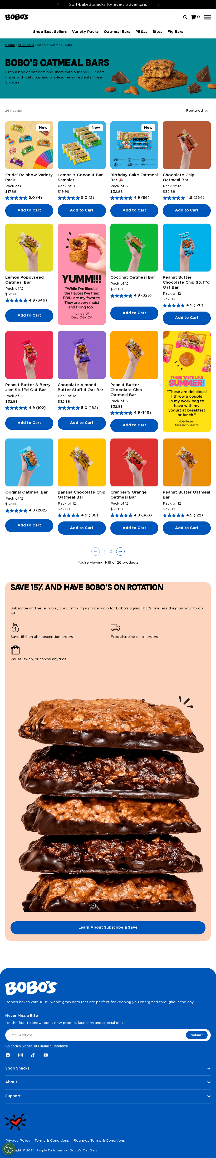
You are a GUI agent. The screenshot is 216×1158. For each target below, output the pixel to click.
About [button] (11, 1082)
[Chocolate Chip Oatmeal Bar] (187, 145)
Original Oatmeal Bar (26, 492)
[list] (108, 642)
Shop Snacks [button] (17, 1068)
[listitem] (58, 631)
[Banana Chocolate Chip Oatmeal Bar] (82, 462)
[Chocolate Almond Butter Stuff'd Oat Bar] (82, 355)
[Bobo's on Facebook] (8, 1055)
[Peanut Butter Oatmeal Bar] (187, 462)
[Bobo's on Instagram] (20, 1055)
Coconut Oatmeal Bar (132, 277)
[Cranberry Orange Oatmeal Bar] (134, 462)
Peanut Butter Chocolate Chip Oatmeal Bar (126, 390)
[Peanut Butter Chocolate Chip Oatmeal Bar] (134, 355)
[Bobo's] (17, 17)
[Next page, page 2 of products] (120, 551)
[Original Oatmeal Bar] (29, 462)
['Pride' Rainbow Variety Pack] (29, 145)
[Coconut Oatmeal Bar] (134, 248)
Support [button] (13, 1096)
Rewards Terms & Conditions (99, 1140)
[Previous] (58, 4)
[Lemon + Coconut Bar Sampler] (82, 145)
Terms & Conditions (52, 1140)
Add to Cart (29, 210)
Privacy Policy (17, 1140)
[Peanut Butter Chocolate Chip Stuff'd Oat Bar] (187, 248)
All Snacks (26, 44)
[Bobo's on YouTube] (45, 1055)
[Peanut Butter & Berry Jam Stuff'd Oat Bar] (29, 355)
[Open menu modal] (207, 17)
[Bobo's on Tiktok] (33, 1055)
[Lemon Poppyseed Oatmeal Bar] (29, 248)
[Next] (158, 4)
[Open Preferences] (8, 1148)
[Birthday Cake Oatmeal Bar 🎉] (134, 145)
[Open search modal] (185, 17)
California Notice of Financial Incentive (36, 1045)
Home (10, 44)
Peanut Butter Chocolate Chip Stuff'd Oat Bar (186, 282)
